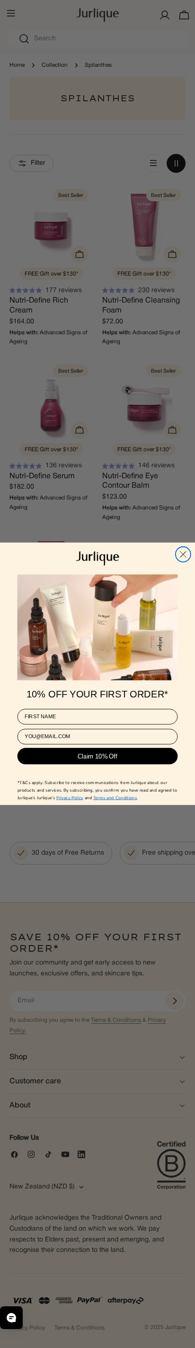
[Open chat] (11, 1317)
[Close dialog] (183, 554)
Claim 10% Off (97, 756)
